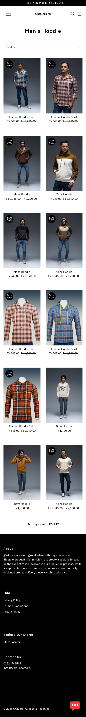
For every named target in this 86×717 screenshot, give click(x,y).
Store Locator (11, 642)
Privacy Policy (12, 600)
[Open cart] (80, 14)
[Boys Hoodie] (64, 395)
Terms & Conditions (15, 606)
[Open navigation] (13, 14)
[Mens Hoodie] (21, 163)
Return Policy (11, 611)
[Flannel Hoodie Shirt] (21, 85)
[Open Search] (72, 14)
